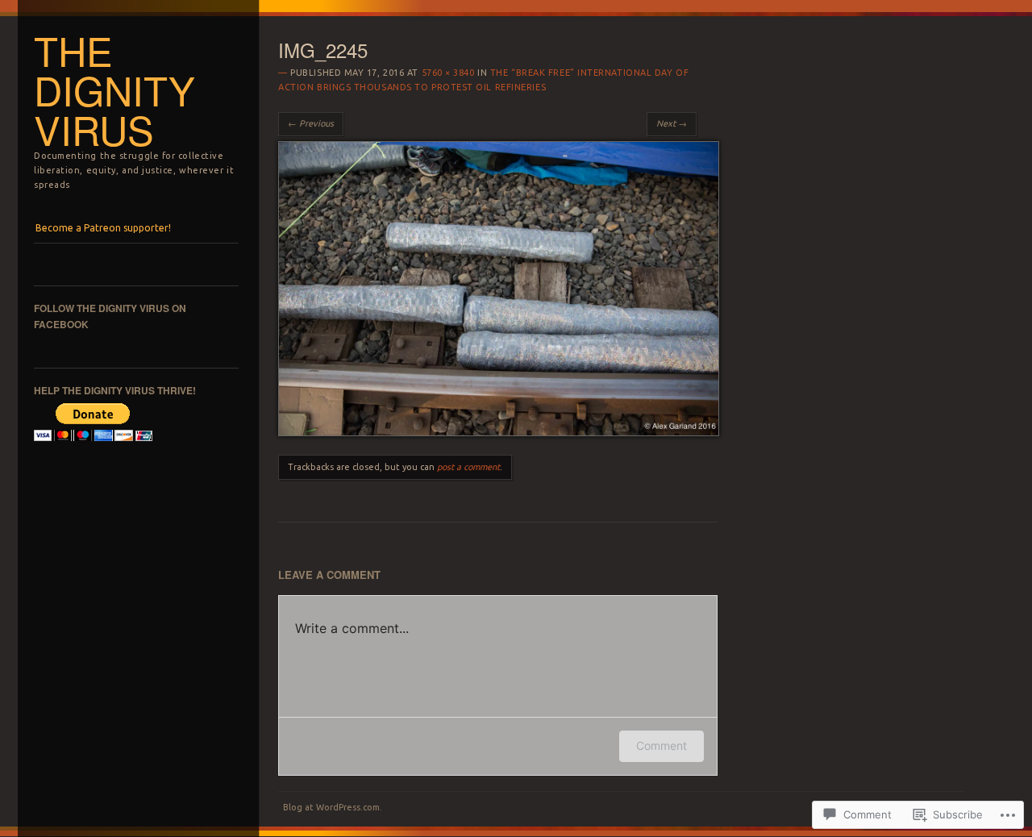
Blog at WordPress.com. (332, 807)
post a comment (468, 467)
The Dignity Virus (114, 89)
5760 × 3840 (448, 72)
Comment (661, 745)
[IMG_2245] (498, 432)
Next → (671, 123)
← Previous (311, 123)
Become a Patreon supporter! (103, 228)
